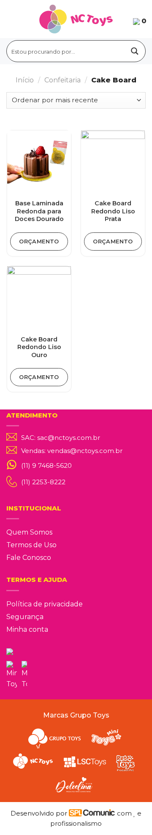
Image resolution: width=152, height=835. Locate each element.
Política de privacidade (44, 604)
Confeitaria (62, 80)
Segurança (24, 617)
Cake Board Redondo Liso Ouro (39, 347)
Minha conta (27, 629)
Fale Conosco (28, 558)
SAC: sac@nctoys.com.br (60, 438)
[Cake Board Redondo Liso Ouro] (39, 298)
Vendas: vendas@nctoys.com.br (71, 451)
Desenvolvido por (40, 813)
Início (25, 80)
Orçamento (39, 241)
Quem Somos (29, 532)
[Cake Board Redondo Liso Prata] (113, 162)
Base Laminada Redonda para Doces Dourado (39, 211)
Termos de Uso (31, 545)
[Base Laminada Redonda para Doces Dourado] (39, 162)
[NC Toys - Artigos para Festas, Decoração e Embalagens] (76, 19)
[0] (136, 21)
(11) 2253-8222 (43, 482)
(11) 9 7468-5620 (46, 465)
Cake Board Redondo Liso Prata (113, 211)
